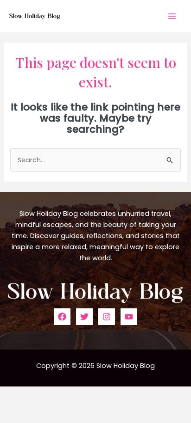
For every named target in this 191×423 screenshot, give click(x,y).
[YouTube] (129, 316)
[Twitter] (84, 316)
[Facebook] (62, 316)
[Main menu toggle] (172, 16)
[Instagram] (106, 316)
